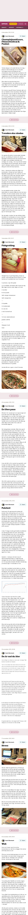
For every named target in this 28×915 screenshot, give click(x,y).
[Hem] (5, 24)
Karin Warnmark (9, 36)
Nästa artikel (14, 119)
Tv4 (25, 660)
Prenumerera (13, 23)
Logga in (20, 23)
